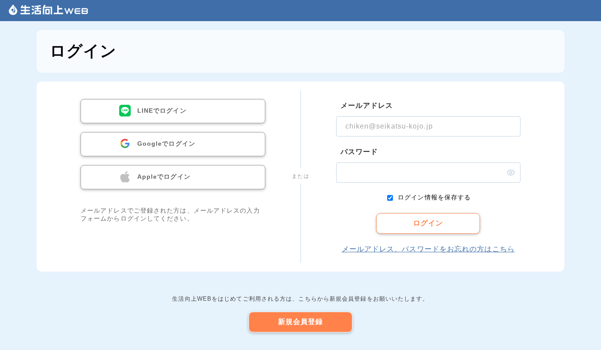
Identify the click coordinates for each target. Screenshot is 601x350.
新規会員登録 (300, 321)
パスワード (359, 151)
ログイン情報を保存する (434, 197)
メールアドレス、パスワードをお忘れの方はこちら (428, 249)
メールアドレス (367, 105)
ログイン (428, 223)
